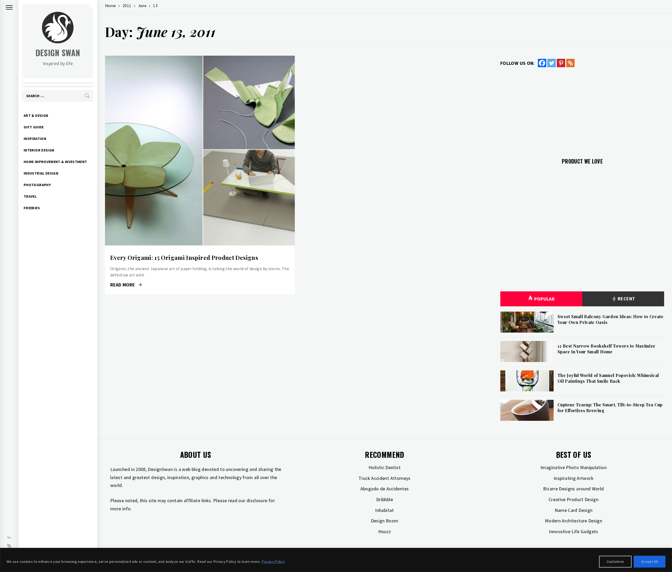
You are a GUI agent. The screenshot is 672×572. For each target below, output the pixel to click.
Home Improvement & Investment (55, 161)
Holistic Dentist (385, 467)
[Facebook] (542, 63)
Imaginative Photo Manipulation (573, 467)
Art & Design (36, 115)
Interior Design (39, 150)
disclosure (256, 500)
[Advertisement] (582, 109)
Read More (200, 150)
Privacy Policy (273, 561)
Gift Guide (34, 127)
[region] (336, 560)
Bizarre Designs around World (573, 489)
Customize (615, 561)
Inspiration (35, 138)
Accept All (649, 561)
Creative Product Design (573, 499)
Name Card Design (574, 510)
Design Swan (57, 53)
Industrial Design (41, 173)
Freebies (32, 208)
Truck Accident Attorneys (385, 478)
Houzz (384, 531)
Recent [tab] (626, 299)
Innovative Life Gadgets (573, 531)
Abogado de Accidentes (384, 489)
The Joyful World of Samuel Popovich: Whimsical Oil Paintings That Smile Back (608, 378)
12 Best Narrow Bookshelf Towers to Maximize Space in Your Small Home (606, 348)
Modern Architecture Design (573, 521)
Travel (30, 196)
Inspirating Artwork (574, 478)
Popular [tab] (544, 299)
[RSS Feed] (570, 63)
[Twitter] (551, 63)
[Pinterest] (561, 63)
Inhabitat (384, 510)
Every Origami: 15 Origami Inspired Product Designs (184, 257)
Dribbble (384, 499)
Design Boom (384, 521)
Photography (37, 184)
